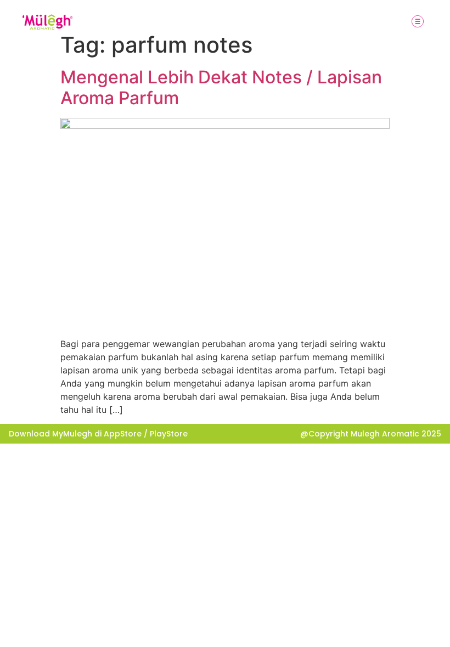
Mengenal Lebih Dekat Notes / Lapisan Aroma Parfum (221, 87)
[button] (418, 22)
